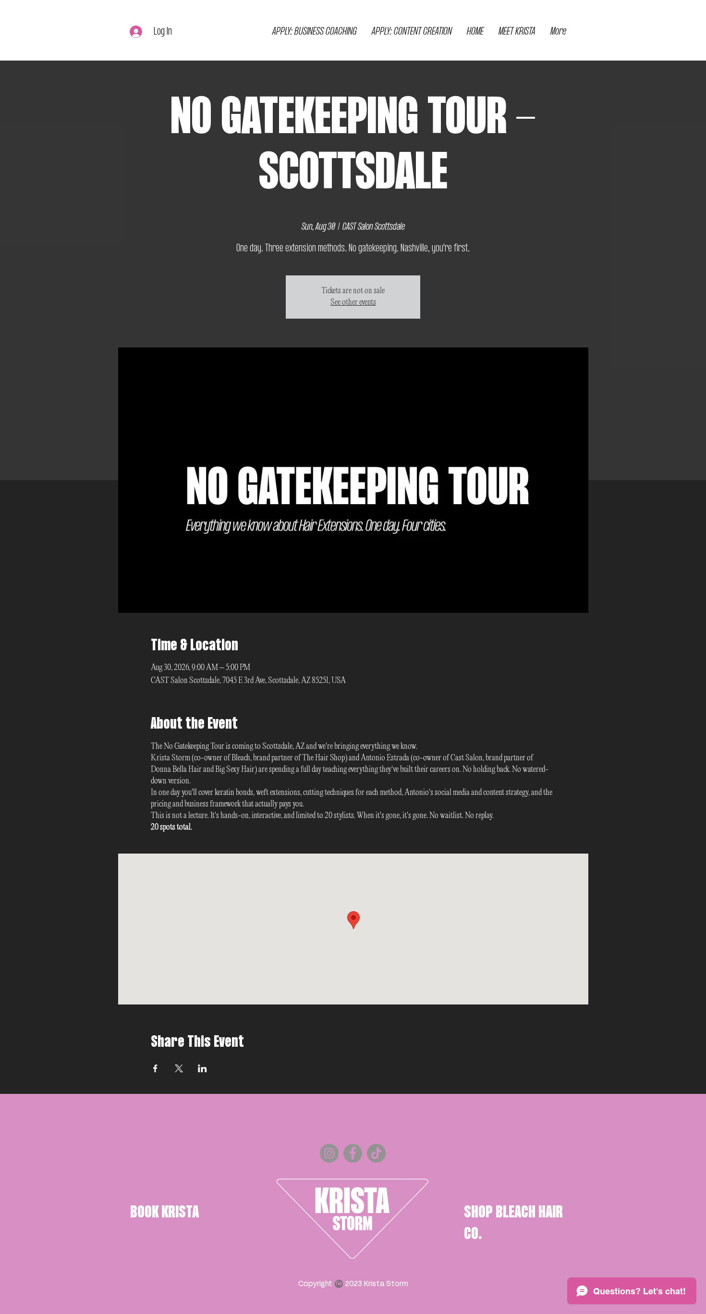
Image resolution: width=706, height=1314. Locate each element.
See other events (353, 302)
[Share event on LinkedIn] (202, 1068)
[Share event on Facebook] (155, 1068)
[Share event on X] (178, 1068)
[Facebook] (352, 1153)
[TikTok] (376, 1153)
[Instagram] (329, 1153)
